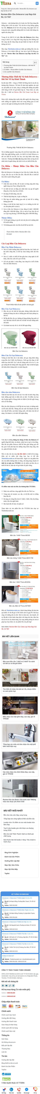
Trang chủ (4, 9)
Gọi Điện (19, 1093)
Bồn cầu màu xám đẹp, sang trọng (15, 815)
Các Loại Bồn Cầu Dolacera (12, 72)
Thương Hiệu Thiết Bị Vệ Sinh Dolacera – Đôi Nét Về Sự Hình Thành (19, 66)
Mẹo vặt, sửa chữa (12, 865)
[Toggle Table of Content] (34, 62)
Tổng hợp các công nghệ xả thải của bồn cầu (19, 819)
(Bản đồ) (29, 898)
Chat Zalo (11, 1093)
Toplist (7, 873)
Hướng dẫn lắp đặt (12, 861)
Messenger (26, 1093)
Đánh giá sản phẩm (13, 9)
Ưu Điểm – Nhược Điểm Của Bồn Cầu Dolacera (18, 69)
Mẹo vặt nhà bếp (11, 869)
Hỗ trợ (35, 1093)
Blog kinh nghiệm (11, 852)
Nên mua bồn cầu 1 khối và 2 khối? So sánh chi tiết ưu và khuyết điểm (19, 662)
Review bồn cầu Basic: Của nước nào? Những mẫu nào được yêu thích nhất (19, 801)
